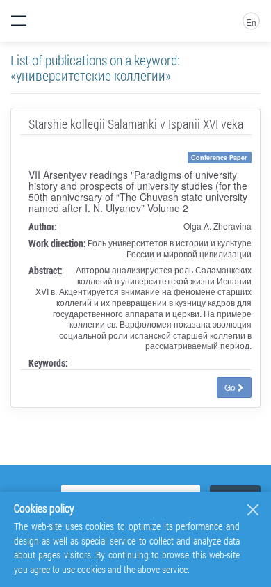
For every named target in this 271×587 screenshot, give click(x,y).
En (251, 22)
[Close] (253, 510)
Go (231, 387)
